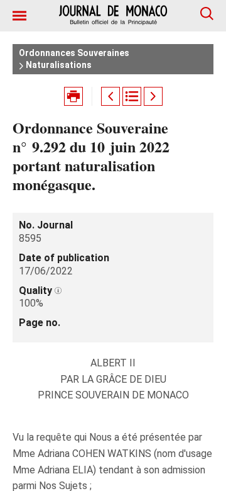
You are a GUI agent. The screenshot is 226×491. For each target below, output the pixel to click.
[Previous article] (110, 96)
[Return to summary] (131, 96)
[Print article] (73, 96)
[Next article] (153, 96)
